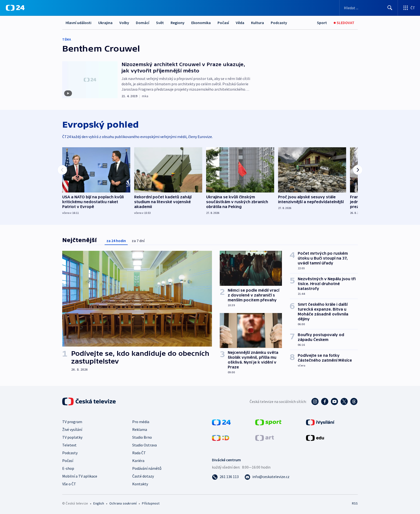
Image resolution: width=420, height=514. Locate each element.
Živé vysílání (72, 429)
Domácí (142, 22)
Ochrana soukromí (123, 503)
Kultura (257, 22)
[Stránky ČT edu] (315, 437)
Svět (160, 22)
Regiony (177, 22)
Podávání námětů (146, 468)
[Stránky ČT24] (221, 421)
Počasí (223, 22)
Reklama (139, 429)
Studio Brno (142, 437)
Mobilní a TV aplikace (79, 476)
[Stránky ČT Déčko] (220, 437)
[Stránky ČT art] (264, 437)
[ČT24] (15, 8)
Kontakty (140, 483)
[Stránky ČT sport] (268, 421)
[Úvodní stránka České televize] (89, 401)
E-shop (68, 468)
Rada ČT (139, 452)
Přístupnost (150, 503)
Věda (240, 22)
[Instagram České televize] (315, 401)
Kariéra (138, 460)
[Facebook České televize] (325, 401)
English (98, 503)
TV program (72, 421)
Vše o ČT (69, 483)
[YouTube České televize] (334, 401)
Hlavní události (78, 22)
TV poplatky (72, 437)
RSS (355, 503)
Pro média (140, 421)
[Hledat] (390, 8)
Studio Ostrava (144, 445)
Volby (124, 22)
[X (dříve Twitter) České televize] (344, 401)
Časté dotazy (143, 476)
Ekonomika (201, 22)
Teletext (69, 445)
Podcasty (279, 22)
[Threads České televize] (354, 401)
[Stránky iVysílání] (320, 421)
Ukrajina (105, 22)
